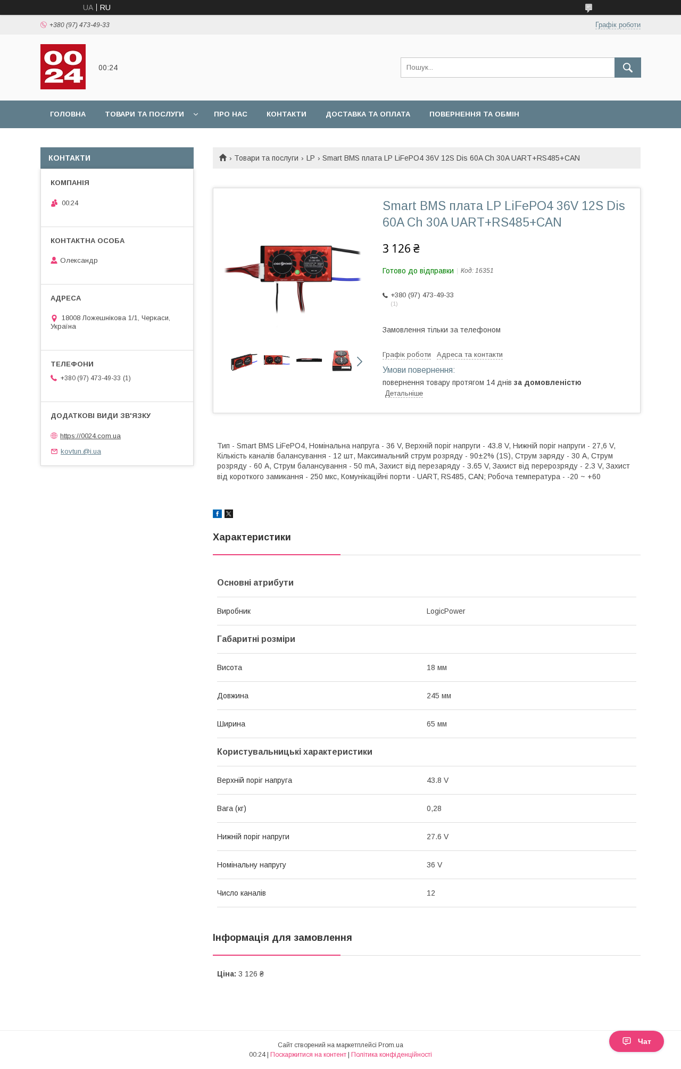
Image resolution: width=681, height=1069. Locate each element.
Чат (644, 1041)
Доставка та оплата (368, 114)
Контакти (286, 114)
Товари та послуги (144, 114)
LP (310, 158)
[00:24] (63, 86)
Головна (68, 114)
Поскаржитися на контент (308, 1054)
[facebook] (217, 515)
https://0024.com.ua (90, 436)
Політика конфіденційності (391, 1054)
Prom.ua (390, 1045)
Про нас (230, 114)
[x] (229, 515)
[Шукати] (627, 67)
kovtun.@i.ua (81, 451)
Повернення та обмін (474, 114)
